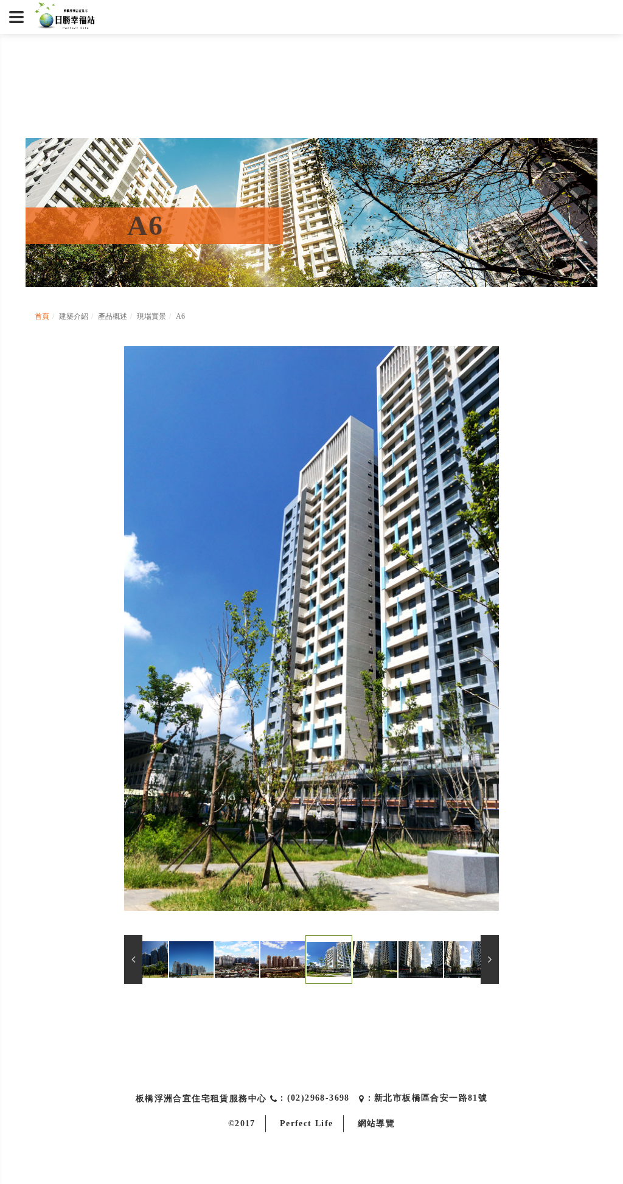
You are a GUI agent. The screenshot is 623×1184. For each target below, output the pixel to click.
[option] (311, 628)
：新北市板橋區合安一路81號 (426, 1097)
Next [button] (490, 959)
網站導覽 (376, 1123)
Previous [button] (133, 959)
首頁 (42, 316)
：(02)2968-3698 (313, 1097)
